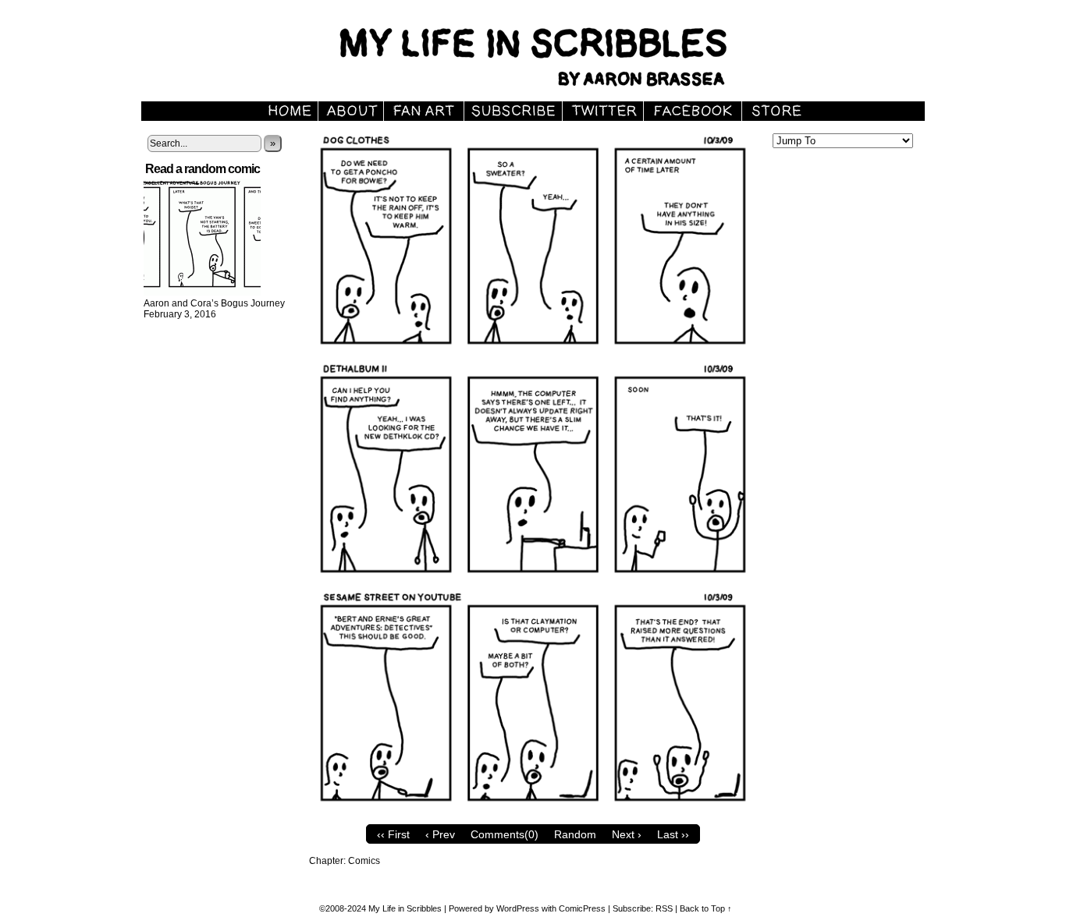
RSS (664, 908)
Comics (364, 860)
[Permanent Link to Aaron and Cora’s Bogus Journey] (202, 292)
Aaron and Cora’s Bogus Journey (214, 303)
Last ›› (673, 834)
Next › (626, 834)
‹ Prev (440, 834)
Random (575, 834)
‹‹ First (393, 834)
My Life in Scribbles (551, 54)
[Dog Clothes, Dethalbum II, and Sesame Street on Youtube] (533, 813)
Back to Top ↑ (706, 908)
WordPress (517, 908)
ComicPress (582, 908)
